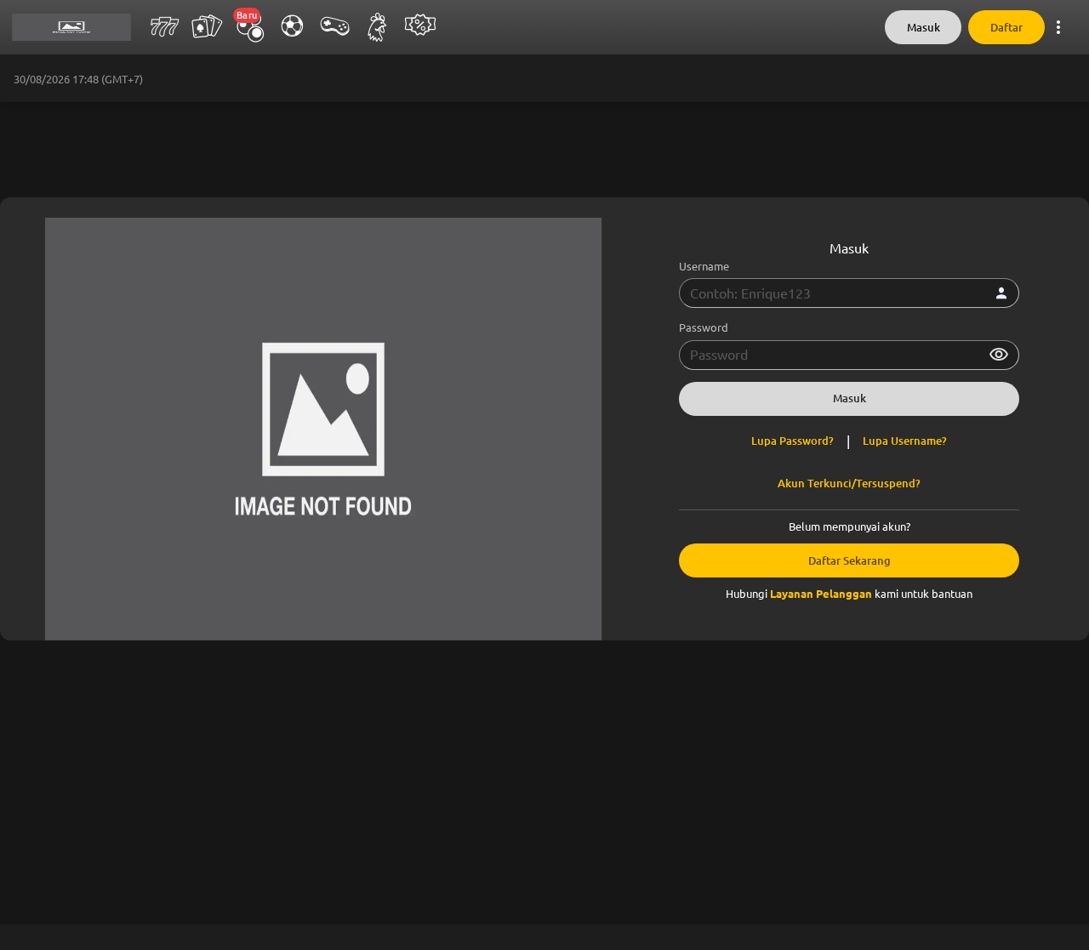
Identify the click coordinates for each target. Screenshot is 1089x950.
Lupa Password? (792, 441)
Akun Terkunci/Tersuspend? (849, 483)
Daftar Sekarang (849, 561)
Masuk (923, 27)
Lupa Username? (905, 441)
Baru (247, 15)
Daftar (1006, 27)
